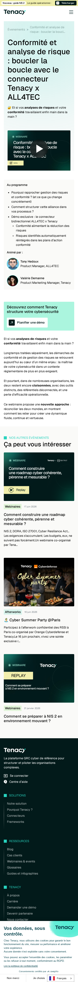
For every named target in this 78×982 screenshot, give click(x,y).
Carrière (12, 901)
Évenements (16, 29)
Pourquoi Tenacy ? (20, 810)
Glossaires (14, 867)
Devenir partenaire (20, 913)
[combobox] (60, 978)
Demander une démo (21, 907)
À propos (13, 895)
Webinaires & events (21, 861)
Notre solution (17, 804)
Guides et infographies (22, 873)
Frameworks (15, 822)
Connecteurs (16, 816)
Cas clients (14, 855)
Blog (10, 849)
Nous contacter (17, 920)
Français (61, 978)
